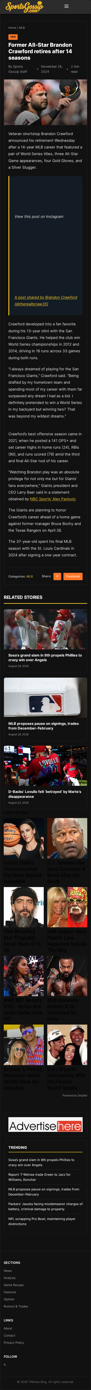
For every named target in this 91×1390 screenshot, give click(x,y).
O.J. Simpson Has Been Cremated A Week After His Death (66, 872)
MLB (22, 27)
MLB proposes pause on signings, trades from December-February (43, 726)
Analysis (9, 1278)
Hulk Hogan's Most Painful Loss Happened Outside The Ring (67, 940)
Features (10, 1292)
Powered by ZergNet (75, 1095)
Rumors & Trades (16, 1306)
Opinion (9, 1299)
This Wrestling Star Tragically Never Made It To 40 (22, 940)
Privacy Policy (14, 1342)
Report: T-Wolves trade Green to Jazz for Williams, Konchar (39, 1177)
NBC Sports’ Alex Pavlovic (53, 499)
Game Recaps (14, 1285)
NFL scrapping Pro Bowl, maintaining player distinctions (42, 1221)
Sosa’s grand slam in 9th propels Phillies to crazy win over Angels (45, 657)
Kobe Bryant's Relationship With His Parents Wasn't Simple (66, 1078)
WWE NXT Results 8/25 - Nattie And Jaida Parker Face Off (23, 1009)
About (8, 1328)
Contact (9, 1335)
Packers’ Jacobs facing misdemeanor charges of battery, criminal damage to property (45, 1206)
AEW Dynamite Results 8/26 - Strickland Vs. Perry (63, 1009)
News (8, 1270)
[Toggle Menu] (66, 7)
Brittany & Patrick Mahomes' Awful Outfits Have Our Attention (23, 1078)
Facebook (73, 576)
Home (12, 27)
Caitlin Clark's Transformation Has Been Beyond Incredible (22, 872)
